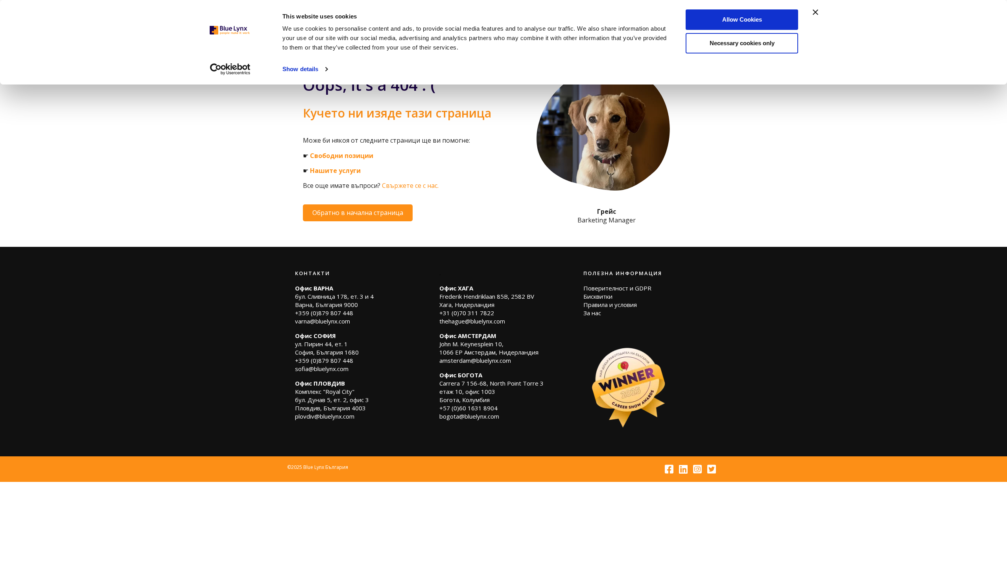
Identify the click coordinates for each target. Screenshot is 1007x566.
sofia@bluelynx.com (322, 369)
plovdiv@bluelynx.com (324, 416)
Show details (300, 69)
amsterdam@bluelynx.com (475, 360)
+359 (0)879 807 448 (324, 313)
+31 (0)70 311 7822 (466, 313)
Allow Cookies (742, 19)
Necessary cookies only (742, 43)
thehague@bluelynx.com (472, 321)
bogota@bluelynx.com (469, 416)
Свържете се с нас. (410, 185)
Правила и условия (610, 305)
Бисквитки (597, 296)
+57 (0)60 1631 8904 (468, 408)
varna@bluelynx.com (322, 321)
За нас (592, 313)
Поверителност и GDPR (617, 288)
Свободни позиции (341, 155)
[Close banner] (815, 12)
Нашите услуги (335, 170)
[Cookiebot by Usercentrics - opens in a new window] (230, 69)
